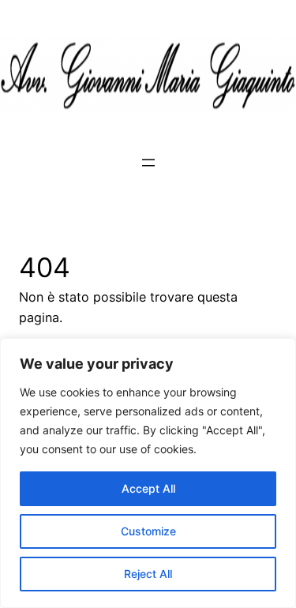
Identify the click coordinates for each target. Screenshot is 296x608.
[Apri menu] (148, 162)
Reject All (148, 573)
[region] (148, 473)
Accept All (148, 488)
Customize (148, 531)
